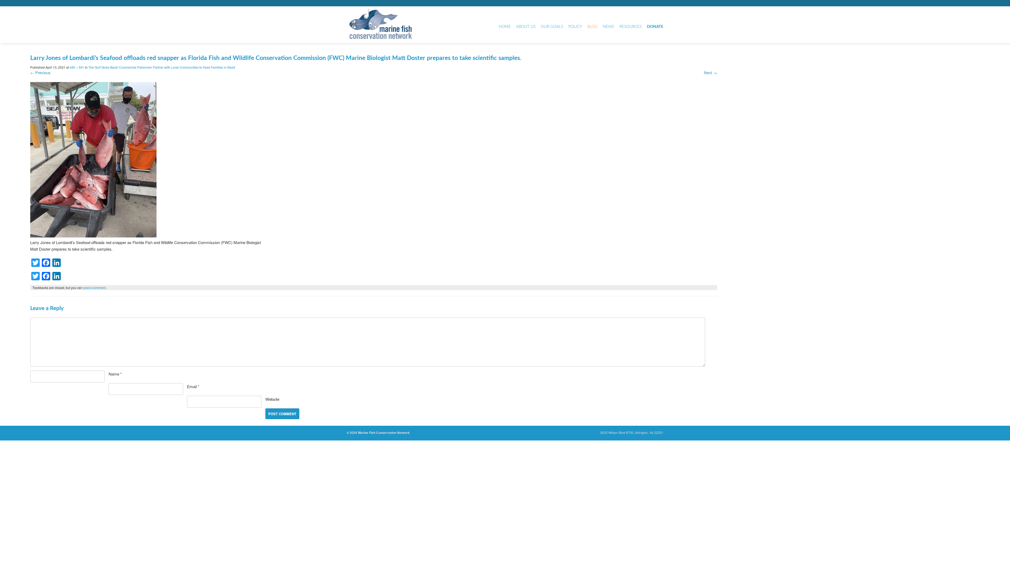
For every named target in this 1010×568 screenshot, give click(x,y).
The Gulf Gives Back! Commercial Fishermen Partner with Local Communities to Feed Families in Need (161, 67)
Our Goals (552, 27)
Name (115, 374)
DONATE (655, 27)
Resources (630, 27)
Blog (592, 27)
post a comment (94, 287)
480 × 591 (77, 67)
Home (505, 27)
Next (710, 72)
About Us (526, 27)
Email (193, 386)
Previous (40, 72)
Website (272, 399)
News (608, 27)
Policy (575, 27)
